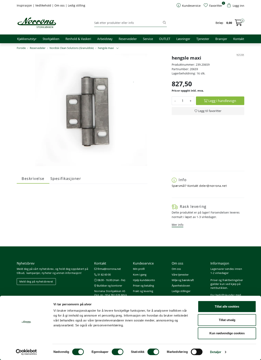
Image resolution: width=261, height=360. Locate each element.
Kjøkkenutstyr (26, 39)
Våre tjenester (180, 274)
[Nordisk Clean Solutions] (240, 55)
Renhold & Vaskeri (78, 39)
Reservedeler (128, 39)
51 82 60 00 (104, 274)
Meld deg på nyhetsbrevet (36, 281)
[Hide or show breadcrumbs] (117, 48)
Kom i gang (139, 274)
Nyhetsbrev (25, 263)
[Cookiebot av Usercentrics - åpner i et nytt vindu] (26, 352)
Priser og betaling (143, 285)
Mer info (177, 225)
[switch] (117, 352)
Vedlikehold (43, 5)
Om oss (59, 5)
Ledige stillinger (181, 291)
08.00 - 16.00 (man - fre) (111, 280)
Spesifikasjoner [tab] (65, 178)
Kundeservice (143, 263)
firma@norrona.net (109, 269)
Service (148, 39)
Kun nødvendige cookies (227, 333)
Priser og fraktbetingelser (226, 280)
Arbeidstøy (105, 39)
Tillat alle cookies (227, 306)
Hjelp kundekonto (144, 280)
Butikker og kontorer (109, 285)
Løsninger (183, 39)
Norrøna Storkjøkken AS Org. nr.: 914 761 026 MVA (110, 293)
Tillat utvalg (227, 320)
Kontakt (238, 39)
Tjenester (202, 39)
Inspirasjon (25, 5)
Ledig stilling (76, 5)
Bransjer (221, 39)
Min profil (139, 269)
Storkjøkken (51, 39)
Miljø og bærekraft (183, 280)
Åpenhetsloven (181, 285)
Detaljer (215, 352)
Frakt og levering (143, 291)
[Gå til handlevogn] (238, 24)
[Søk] (164, 23)
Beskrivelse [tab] (33, 178)
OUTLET (164, 39)
